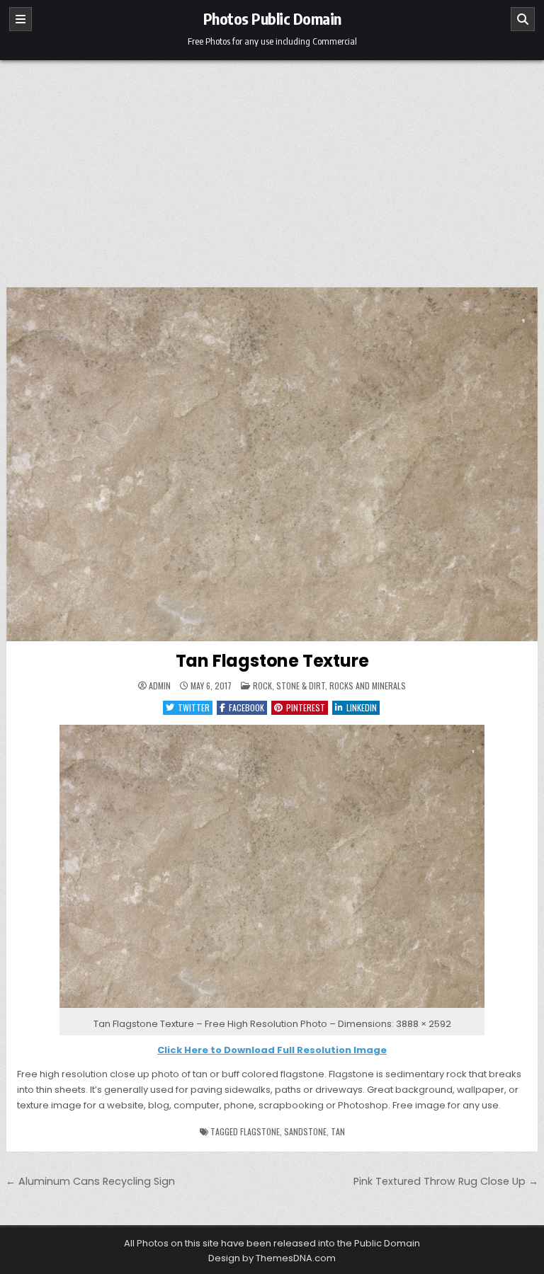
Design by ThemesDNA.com (272, 1258)
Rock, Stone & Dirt (289, 685)
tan (338, 1131)
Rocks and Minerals (367, 685)
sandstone (305, 1131)
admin (160, 686)
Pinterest (305, 707)
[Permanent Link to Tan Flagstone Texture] (272, 464)
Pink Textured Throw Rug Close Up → (445, 1181)
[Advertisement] (272, 166)
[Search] (523, 19)
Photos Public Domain (272, 18)
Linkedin (361, 707)
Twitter (194, 707)
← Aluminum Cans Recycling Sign (90, 1181)
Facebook (246, 707)
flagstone (260, 1131)
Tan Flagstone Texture (272, 660)
